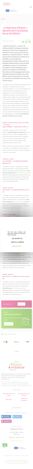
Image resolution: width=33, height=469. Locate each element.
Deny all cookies (17, 242)
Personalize (16, 246)
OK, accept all (17, 238)
